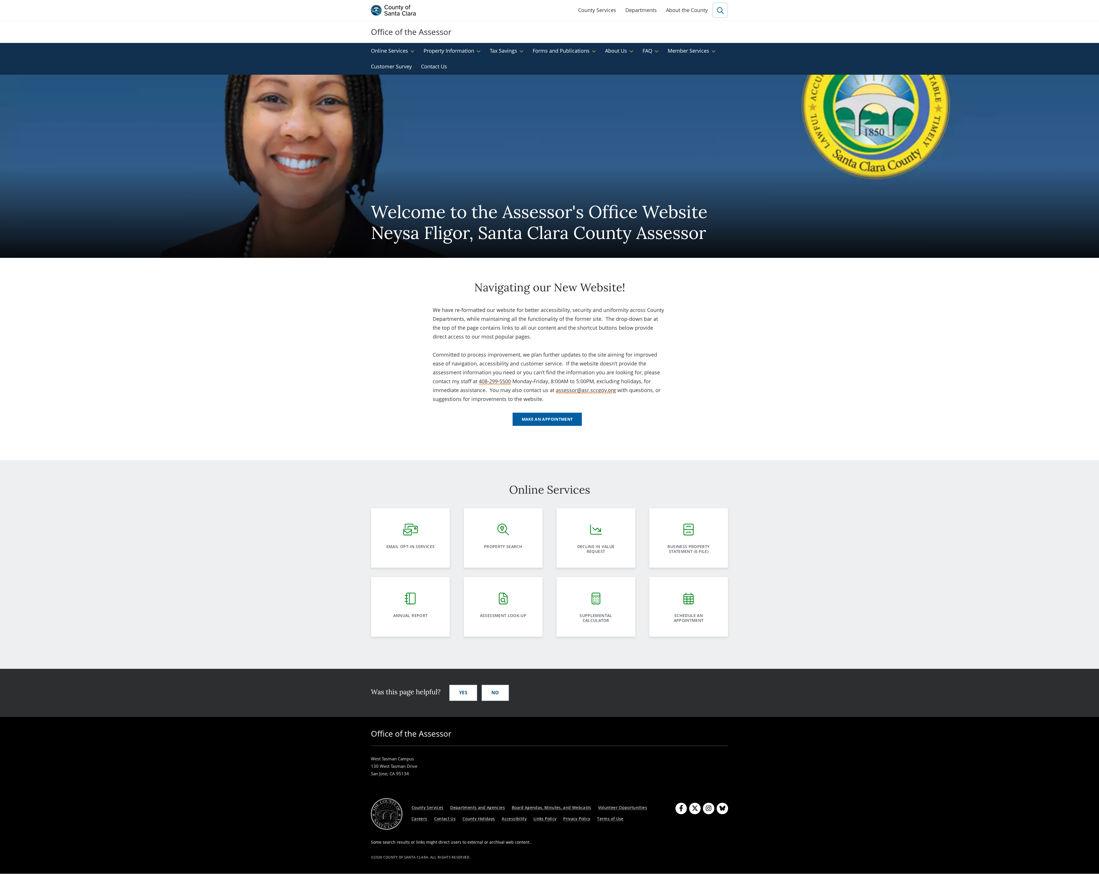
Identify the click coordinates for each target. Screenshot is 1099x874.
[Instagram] (708, 808)
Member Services (688, 50)
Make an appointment (547, 419)
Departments (641, 10)
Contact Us (434, 66)
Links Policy (544, 818)
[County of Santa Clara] (393, 10)
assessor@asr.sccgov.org (586, 390)
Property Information (449, 50)
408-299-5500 (495, 381)
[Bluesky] (722, 808)
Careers (419, 818)
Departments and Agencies (477, 807)
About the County (687, 10)
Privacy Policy (576, 818)
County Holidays (478, 818)
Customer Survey (391, 66)
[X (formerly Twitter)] (695, 808)
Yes (463, 692)
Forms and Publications (561, 50)
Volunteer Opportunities (622, 807)
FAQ (647, 50)
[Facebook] (681, 808)
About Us (616, 50)
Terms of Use (610, 818)
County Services (597, 10)
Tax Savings (503, 50)
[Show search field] (720, 10)
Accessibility (514, 818)
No (495, 692)
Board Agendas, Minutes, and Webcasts (551, 807)
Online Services (389, 50)
